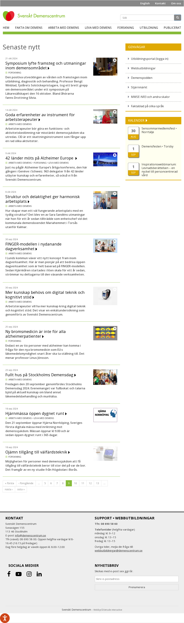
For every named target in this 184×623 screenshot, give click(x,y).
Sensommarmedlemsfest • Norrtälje (159, 130)
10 (75, 483)
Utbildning (149, 28)
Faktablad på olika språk (147, 106)
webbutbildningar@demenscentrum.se (118, 550)
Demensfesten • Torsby (157, 146)
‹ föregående (26, 483)
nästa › (9, 489)
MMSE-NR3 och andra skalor (150, 97)
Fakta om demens (28, 28)
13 (97, 483)
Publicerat (172, 28)
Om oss (176, 3)
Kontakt (160, 3)
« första (9, 483)
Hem (6, 28)
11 (82, 483)
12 (90, 483)
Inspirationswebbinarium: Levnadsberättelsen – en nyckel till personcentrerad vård (160, 169)
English (145, 3)
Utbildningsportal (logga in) (149, 59)
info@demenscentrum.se (30, 535)
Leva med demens (98, 28)
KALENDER (136, 120)
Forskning (125, 28)
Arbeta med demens (63, 28)
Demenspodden (141, 78)
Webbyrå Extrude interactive (107, 609)
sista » (21, 489)
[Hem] (35, 16)
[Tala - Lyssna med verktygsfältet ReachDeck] (5, 618)
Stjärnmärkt (139, 87)
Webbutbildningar (143, 68)
